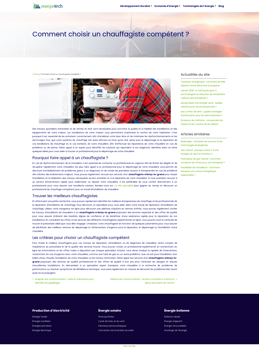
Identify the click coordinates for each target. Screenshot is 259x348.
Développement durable (135, 6)
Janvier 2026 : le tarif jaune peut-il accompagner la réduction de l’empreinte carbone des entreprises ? (203, 94)
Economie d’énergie (166, 6)
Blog (221, 6)
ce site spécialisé (123, 185)
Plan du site (129, 346)
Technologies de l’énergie (198, 6)
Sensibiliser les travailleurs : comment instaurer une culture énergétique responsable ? (200, 171)
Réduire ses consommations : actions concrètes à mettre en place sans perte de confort (142, 281)
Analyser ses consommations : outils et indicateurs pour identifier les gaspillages (64, 281)
